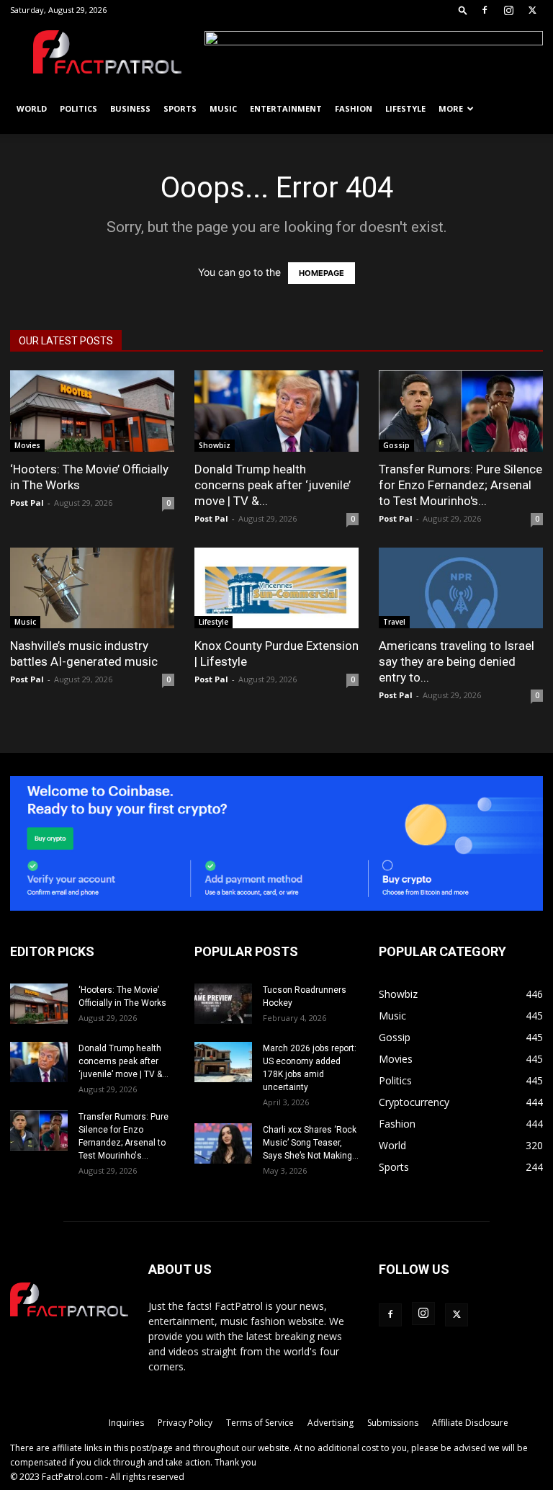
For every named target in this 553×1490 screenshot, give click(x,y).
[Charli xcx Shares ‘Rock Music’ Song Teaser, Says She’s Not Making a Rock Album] (223, 1143)
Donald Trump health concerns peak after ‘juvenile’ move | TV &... (272, 485)
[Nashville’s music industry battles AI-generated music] (92, 588)
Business (130, 108)
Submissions (392, 1423)
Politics (78, 108)
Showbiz (214, 445)
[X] (532, 10)
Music (223, 108)
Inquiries (126, 1423)
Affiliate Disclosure (470, 1423)
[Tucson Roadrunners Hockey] (223, 1003)
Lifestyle (405, 108)
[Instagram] (508, 10)
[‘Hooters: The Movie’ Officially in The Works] (92, 411)
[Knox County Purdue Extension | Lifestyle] (276, 588)
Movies (27, 445)
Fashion (353, 108)
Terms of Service (260, 1423)
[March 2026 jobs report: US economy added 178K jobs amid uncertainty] (223, 1062)
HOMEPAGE (321, 273)
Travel (394, 622)
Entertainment (286, 108)
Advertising (330, 1423)
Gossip (396, 445)
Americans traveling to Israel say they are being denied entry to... (456, 661)
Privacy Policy (185, 1423)
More (451, 108)
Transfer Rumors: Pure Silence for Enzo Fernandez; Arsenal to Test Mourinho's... (460, 485)
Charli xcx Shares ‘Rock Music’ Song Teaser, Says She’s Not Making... (311, 1143)
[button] (463, 9)
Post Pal (27, 502)
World (32, 108)
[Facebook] (484, 10)
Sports (180, 108)
